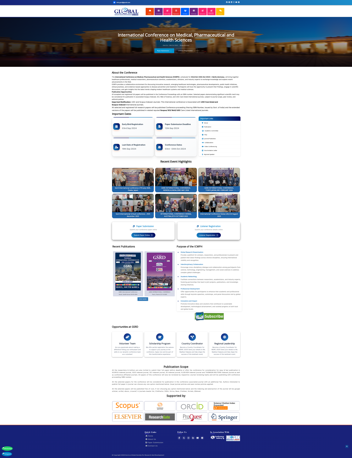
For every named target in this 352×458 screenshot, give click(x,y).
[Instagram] (188, 438)
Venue (206, 123)
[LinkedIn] (193, 438)
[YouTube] (198, 438)
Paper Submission (164, 50)
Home (150, 436)
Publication (207, 127)
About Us (151, 439)
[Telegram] (202, 438)
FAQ (205, 135)
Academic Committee (211, 131)
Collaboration (209, 142)
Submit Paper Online (142, 235)
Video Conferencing (211, 146)
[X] (184, 438)
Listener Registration (186, 50)
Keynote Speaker (209, 154)
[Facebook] (179, 438)
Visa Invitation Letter (210, 150)
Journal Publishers (210, 138)
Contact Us (152, 446)
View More (143, 299)
